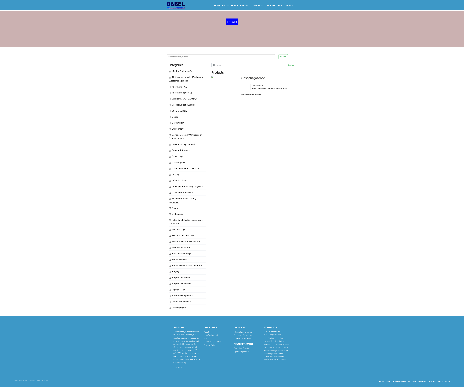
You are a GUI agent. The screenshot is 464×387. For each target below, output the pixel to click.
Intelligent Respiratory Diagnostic (188, 186)
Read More (178, 367)
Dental (175, 116)
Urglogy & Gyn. (179, 289)
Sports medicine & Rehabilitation (187, 265)
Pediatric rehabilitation (183, 235)
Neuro (175, 207)
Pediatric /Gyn (178, 229)
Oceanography (179, 307)
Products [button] (258, 5)
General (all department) (183, 144)
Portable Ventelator (181, 247)
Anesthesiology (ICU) (182, 92)
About (225, 5)
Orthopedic (177, 214)
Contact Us (290, 5)
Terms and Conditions (427, 381)
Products (412, 381)
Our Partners (274, 5)
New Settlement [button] (240, 5)
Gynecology (177, 156)
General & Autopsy (181, 150)
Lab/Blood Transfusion (182, 192)
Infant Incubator (179, 180)
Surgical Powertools (181, 283)
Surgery (175, 271)
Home (217, 5)
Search (283, 56)
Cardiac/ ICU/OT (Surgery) (184, 98)
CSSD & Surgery (179, 110)
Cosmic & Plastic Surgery (183, 104)
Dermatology (178, 122)
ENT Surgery (178, 128)
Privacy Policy (444, 381)
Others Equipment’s (181, 301)
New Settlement (399, 381)
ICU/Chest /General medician (185, 168)
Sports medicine (179, 259)
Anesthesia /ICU (179, 86)
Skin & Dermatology (181, 253)
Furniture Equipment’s (182, 295)
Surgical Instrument (181, 277)
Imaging (175, 174)
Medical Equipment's (182, 71)
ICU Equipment (179, 162)
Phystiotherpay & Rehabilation (186, 241)
